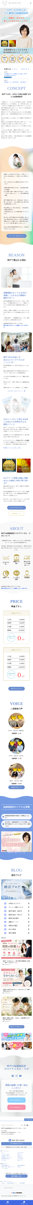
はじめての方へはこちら (16, 507)
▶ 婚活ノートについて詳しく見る (12, 447)
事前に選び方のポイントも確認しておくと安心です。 (14, 588)
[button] (16, 391)
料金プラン (8, 1203)
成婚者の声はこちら (16, 787)
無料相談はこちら (16, 513)
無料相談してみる (24, 1203)
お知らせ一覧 (24, 69)
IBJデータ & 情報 (7, 77)
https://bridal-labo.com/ (9, 1195)
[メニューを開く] (31, 3)
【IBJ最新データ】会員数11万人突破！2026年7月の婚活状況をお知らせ (15, 74)
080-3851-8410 (18, 1140)
